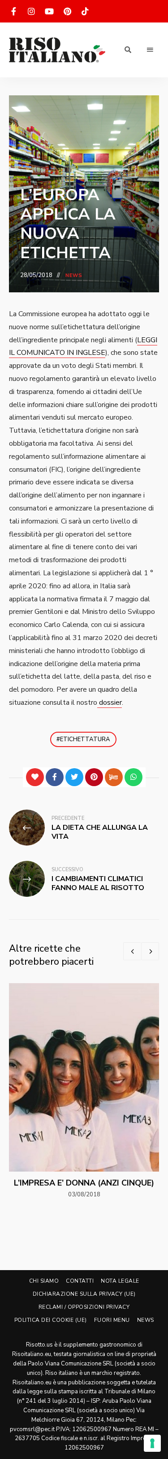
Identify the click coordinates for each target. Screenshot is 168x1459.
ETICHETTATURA (85, 739)
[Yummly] (114, 777)
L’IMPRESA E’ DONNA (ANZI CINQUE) (84, 1182)
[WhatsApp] (133, 777)
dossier (109, 702)
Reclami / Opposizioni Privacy (84, 1307)
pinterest (67, 11)
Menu (150, 50)
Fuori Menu (112, 1320)
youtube (49, 11)
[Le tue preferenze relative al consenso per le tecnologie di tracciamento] (152, 1443)
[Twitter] (74, 777)
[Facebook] (55, 777)
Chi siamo (44, 1280)
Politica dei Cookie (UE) (50, 1320)
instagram (31, 11)
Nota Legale (120, 1280)
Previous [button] (132, 951)
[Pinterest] (94, 777)
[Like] (35, 777)
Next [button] (150, 951)
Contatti (80, 1280)
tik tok (85, 11)
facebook (13, 11)
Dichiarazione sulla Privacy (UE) (84, 1294)
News (73, 275)
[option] (84, 1091)
